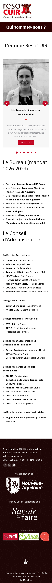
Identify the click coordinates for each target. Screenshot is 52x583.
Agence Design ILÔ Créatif (34, 573)
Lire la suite (25, 143)
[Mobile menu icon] (47, 11)
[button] (16, 152)
